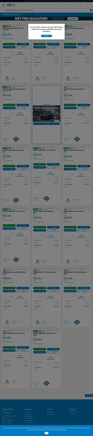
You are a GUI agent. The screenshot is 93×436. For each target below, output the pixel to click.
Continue (46, 36)
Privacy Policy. (62, 430)
